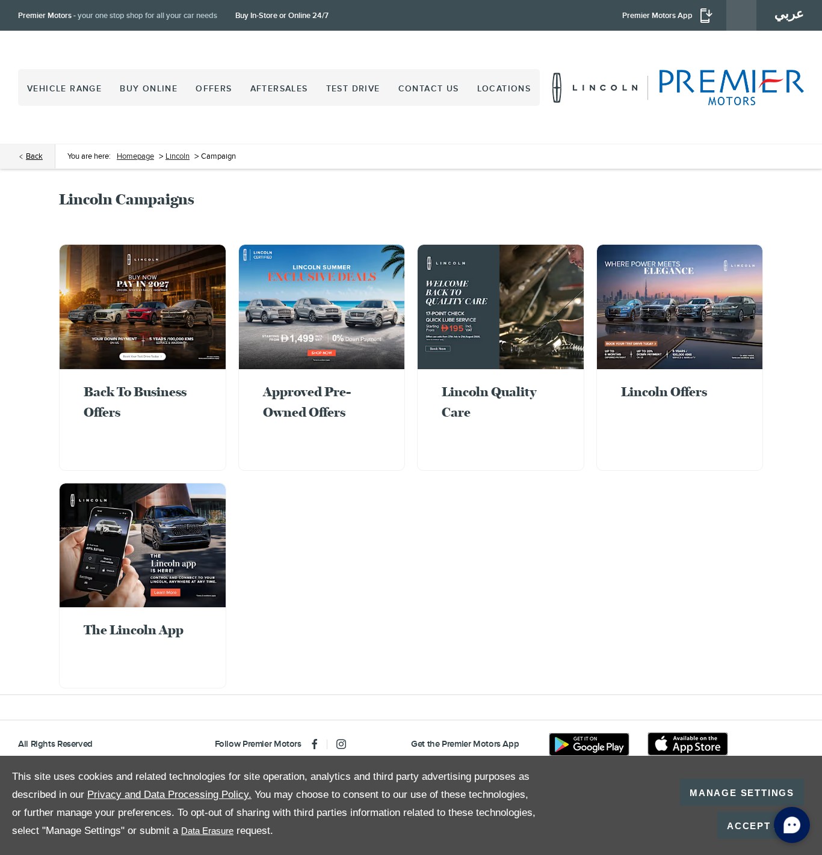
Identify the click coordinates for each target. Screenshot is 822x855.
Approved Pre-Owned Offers (307, 401)
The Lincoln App (134, 629)
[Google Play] (589, 744)
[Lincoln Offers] (680, 307)
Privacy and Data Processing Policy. (169, 794)
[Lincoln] (594, 88)
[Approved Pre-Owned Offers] (322, 307)
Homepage (135, 156)
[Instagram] (341, 744)
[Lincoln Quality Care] (501, 307)
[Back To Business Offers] (143, 307)
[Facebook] (314, 744)
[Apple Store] (687, 744)
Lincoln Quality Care (489, 401)
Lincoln (177, 156)
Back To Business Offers (135, 401)
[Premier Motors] (725, 87)
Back (34, 156)
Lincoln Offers (664, 391)
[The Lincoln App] (143, 545)
